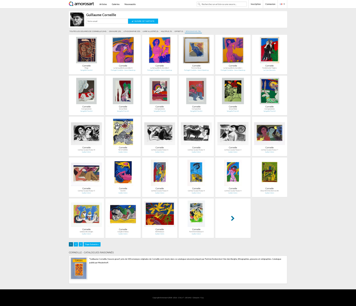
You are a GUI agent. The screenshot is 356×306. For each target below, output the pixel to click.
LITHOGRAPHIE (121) (131, 31)
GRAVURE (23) (115, 31)
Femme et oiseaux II (196, 232)
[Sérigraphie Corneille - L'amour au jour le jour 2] (232, 132)
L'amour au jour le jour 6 (159, 150)
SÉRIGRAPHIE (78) (193, 31)
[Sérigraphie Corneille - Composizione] (86, 91)
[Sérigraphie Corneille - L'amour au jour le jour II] (159, 173)
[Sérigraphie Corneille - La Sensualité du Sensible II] (159, 50)
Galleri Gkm (86, 152)
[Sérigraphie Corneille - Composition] (196, 91)
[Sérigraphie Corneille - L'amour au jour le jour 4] (196, 132)
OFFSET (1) (178, 31)
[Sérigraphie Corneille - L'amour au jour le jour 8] (86, 132)
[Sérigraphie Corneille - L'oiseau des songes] (86, 214)
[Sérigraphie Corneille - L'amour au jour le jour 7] (269, 132)
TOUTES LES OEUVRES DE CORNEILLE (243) (88, 31)
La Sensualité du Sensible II (159, 68)
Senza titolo (123, 109)
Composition (196, 109)
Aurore (123, 191)
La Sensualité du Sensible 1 (232, 68)
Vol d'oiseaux (159, 232)
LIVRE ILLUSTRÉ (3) (150, 31)
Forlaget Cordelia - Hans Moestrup (123, 70)
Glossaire (196, 298)
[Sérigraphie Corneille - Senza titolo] (123, 91)
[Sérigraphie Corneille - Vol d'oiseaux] (159, 214)
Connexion (270, 4)
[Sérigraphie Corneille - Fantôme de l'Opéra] (269, 50)
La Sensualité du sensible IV (123, 68)
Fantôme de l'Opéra (269, 68)
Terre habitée (123, 150)
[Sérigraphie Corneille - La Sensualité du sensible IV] (123, 50)
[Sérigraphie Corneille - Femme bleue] (196, 50)
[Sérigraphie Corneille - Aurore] (123, 173)
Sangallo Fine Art (86, 70)
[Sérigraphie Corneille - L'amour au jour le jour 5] (86, 173)
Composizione (86, 109)
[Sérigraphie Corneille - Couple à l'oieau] (123, 214)
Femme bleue (196, 68)
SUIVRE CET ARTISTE (144, 21)
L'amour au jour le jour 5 (86, 191)
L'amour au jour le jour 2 (232, 150)
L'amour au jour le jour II (159, 191)
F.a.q (202, 298)
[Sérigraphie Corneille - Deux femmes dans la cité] (269, 173)
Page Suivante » (92, 244)
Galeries (116, 4)
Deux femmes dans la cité (269, 191)
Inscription (256, 4)
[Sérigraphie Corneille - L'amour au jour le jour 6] (159, 132)
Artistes (103, 4)
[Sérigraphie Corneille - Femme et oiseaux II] (196, 214)
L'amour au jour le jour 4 (196, 150)
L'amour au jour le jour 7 (269, 150)
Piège (86, 68)
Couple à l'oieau (123, 232)
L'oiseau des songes (86, 232)
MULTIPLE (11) (166, 31)
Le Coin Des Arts (269, 70)
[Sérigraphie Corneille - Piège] (86, 50)
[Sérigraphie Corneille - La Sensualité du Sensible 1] (232, 50)
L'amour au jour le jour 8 (86, 150)
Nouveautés (130, 4)
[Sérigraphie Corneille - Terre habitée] (123, 132)
